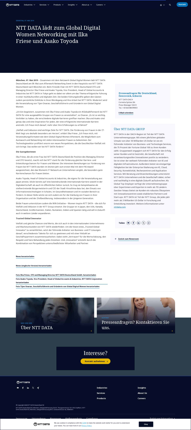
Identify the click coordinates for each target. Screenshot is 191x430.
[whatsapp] (149, 223)
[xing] (38, 388)
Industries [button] (28, 5)
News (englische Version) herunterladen (34, 265)
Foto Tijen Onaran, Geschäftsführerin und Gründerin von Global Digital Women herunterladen (57, 286)
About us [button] (85, 5)
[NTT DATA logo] (10, 5)
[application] (95, 424)
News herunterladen (25, 256)
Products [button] (57, 5)
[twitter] (143, 223)
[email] (128, 223)
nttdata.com (120, 207)
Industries (102, 387)
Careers (142, 398)
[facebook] (133, 223)
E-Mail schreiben (126, 113)
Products (101, 398)
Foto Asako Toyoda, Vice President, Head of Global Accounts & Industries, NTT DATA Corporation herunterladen (59, 281)
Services (101, 393)
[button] (170, 4)
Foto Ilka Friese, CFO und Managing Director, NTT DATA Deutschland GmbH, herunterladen (56, 275)
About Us (142, 393)
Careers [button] (99, 5)
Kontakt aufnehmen (95, 361)
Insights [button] (71, 5)
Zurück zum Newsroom (128, 239)
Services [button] (43, 5)
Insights (142, 387)
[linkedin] (138, 223)
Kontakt (182, 4)
